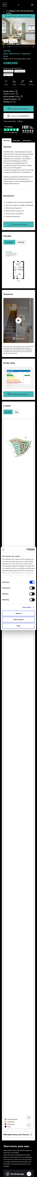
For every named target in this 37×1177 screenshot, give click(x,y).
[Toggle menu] (32, 5)
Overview (6, 140)
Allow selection (18, 619)
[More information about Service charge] (22, 96)
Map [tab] (16, 412)
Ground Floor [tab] (9, 242)
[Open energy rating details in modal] (18, 378)
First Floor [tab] (21, 242)
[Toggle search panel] (18, 5)
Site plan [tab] (8, 412)
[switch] (32, 588)
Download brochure (20, 224)
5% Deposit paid (19, 71)
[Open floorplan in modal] (18, 267)
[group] (18, 31)
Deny (18, 626)
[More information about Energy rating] (16, 91)
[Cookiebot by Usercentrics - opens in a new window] (26, 549)
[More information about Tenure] (17, 94)
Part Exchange (8, 71)
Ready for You (8, 74)
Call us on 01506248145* (20, 116)
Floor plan (16, 140)
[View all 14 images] (18, 31)
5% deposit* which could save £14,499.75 (18, 16)
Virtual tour (27, 140)
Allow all (18, 613)
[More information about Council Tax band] (19, 99)
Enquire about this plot (20, 109)
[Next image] (33, 47)
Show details (26, 607)
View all (14, 41)
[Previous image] (4, 47)
